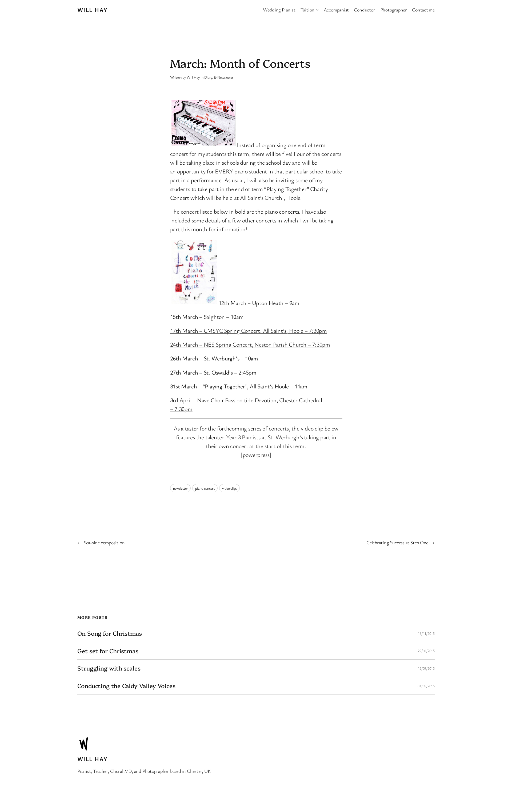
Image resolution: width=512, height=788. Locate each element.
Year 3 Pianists (243, 437)
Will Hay (92, 10)
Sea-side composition (104, 542)
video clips (229, 488)
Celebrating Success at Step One (397, 542)
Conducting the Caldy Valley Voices (126, 686)
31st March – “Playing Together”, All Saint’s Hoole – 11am (238, 386)
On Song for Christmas (109, 633)
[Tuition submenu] (317, 9)
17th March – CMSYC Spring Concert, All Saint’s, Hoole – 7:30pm (248, 330)
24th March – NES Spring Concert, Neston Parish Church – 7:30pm (250, 344)
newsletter (180, 488)
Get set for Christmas (107, 651)
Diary (208, 77)
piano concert (205, 488)
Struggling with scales (109, 668)
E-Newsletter (223, 77)
